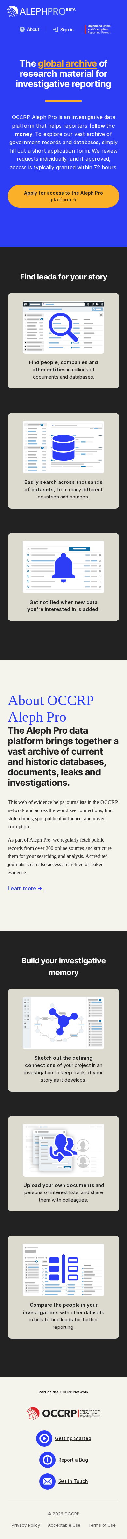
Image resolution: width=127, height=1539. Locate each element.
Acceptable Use (64, 1525)
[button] (29, 29)
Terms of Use (102, 1525)
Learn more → (25, 888)
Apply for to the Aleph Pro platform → (63, 196)
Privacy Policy (26, 1525)
